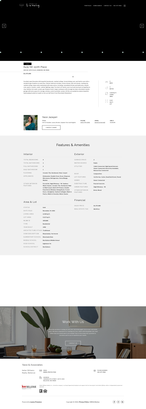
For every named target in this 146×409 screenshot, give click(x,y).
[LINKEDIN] (122, 401)
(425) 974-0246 (85, 122)
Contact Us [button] (73, 343)
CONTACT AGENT (51, 127)
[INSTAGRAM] (118, 401)
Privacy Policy (84, 402)
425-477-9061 (101, 372)
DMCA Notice (94, 402)
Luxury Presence (36, 402)
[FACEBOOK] (114, 401)
